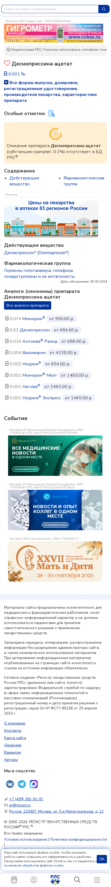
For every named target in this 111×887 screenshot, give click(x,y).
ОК (102, 859)
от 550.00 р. (61, 319)
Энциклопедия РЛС (26, 49)
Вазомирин (34, 353)
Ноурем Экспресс (41, 398)
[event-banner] (55, 561)
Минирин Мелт (39, 375)
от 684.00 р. (66, 330)
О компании (14, 723)
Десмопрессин (35, 330)
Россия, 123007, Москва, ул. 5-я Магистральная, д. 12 (56, 811)
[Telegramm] (22, 784)
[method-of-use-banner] (53, 33)
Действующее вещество (24, 181)
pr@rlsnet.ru (20, 805)
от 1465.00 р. (75, 375)
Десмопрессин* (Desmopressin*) (36, 253)
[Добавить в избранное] (7, 63)
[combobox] (50, 9)
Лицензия (12, 745)
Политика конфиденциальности (78, 839)
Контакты (12, 730)
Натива (31, 387)
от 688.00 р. (73, 341)
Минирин (33, 319)
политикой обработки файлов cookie (33, 865)
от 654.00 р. (57, 364)
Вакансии (12, 752)
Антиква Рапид (39, 341)
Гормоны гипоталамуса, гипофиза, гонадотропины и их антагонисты (39, 273)
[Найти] (104, 9)
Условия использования (25, 839)
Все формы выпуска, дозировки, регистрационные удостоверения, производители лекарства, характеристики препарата (50, 91)
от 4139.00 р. (63, 353)
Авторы (11, 759)
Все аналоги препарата (27, 305)
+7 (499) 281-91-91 (26, 799)
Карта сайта (15, 737)
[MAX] (34, 784)
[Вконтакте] (10, 784)
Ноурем (31, 364)
